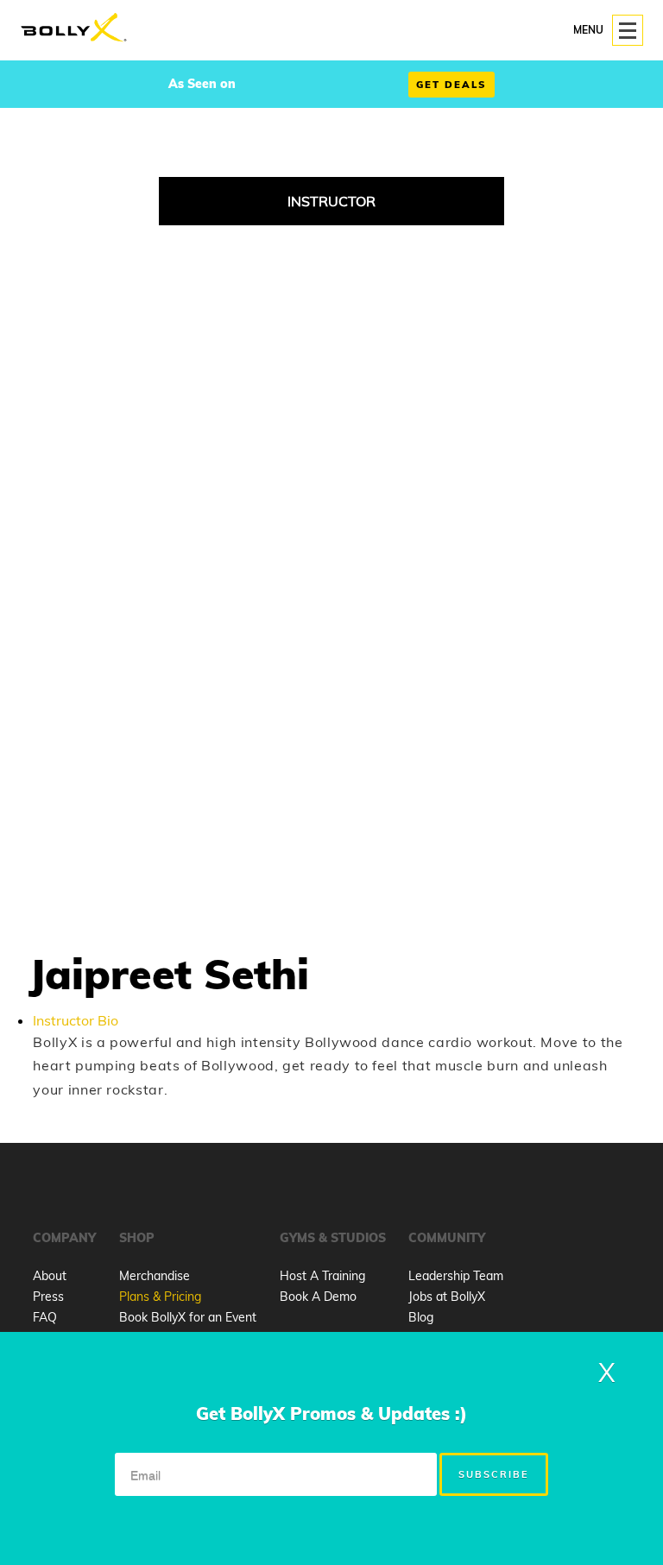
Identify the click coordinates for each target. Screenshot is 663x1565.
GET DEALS (451, 85)
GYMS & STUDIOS (333, 1238)
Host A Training (322, 1276)
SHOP (137, 1238)
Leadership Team (455, 1276)
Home (74, 28)
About (49, 1276)
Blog (420, 1317)
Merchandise (154, 1276)
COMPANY (64, 1238)
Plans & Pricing (160, 1296)
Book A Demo (318, 1296)
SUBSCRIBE (493, 1474)
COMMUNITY (446, 1238)
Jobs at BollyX (446, 1296)
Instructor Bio (75, 1020)
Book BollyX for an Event (187, 1317)
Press (48, 1296)
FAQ (45, 1317)
